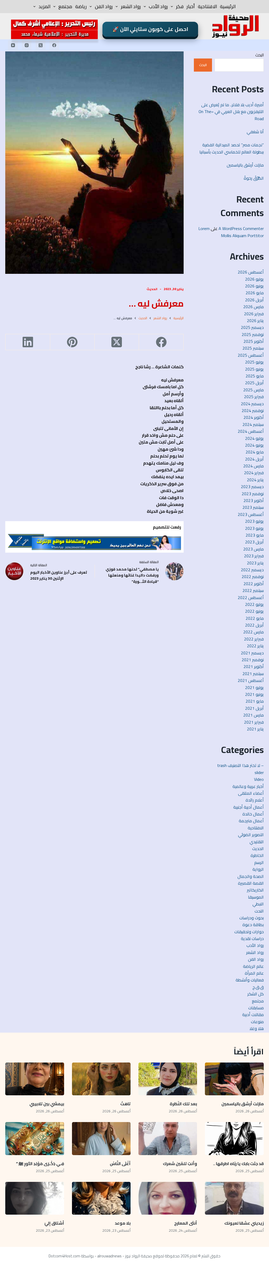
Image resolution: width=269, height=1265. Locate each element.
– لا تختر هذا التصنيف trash (240, 765)
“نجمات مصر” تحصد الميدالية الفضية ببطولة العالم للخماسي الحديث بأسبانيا (231, 148)
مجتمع (65, 6)
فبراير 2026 (254, 314)
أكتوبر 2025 (254, 341)
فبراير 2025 (254, 397)
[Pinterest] (72, 342)
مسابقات (256, 1008)
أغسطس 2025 (251, 355)
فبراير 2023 (254, 556)
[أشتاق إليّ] (34, 1198)
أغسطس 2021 (251, 680)
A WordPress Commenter (241, 228)
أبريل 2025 (254, 383)
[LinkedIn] (27, 342)
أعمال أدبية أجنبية (248, 807)
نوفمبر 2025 (253, 334)
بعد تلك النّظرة (183, 1104)
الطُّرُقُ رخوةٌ (254, 178)
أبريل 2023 (254, 542)
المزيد (44, 6)
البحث (259, 55)
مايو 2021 (255, 701)
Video (259, 779)
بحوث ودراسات (251, 918)
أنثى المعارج (185, 1223)
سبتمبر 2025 (253, 348)
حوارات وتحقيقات (249, 932)
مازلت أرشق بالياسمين (245, 165)
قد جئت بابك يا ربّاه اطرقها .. (238, 1163)
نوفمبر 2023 (253, 494)
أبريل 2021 (254, 708)
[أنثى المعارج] (167, 1198)
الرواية (258, 869)
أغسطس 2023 (251, 514)
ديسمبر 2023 (252, 486)
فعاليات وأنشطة (250, 980)
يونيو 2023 (254, 528)
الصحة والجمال (250, 876)
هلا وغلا (257, 1028)
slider (259, 772)
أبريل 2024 (254, 459)
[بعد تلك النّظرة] (167, 1079)
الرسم (259, 862)
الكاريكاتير (255, 890)
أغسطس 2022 (251, 597)
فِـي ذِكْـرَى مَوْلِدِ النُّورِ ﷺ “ (40, 1163)
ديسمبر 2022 (252, 570)
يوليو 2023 (254, 521)
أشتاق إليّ (54, 1223)
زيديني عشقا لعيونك (244, 1223)
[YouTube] (13, 45)
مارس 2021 (253, 715)
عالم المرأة (254, 973)
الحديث (152, 289)
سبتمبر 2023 (253, 507)
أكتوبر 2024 (254, 417)
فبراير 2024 (254, 473)
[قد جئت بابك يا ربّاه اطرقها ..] (234, 1138)
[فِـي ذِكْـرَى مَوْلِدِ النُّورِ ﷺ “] (34, 1138)
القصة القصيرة (251, 883)
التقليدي (257, 842)
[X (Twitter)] (40, 45)
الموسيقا (256, 897)
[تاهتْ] (101, 1079)
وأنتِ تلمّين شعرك (180, 1163)
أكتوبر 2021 (254, 666)
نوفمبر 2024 (253, 410)
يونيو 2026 (254, 286)
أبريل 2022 (254, 625)
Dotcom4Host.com (64, 1256)
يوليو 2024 (254, 438)
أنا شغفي (255, 132)
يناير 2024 (255, 480)
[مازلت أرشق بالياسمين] (234, 1079)
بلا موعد (123, 1223)
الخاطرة (257, 855)
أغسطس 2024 (251, 431)
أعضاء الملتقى (251, 793)
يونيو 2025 (254, 369)
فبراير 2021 (254, 722)
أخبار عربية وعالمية (248, 786)
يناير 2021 (255, 729)
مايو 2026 (255, 293)
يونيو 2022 (254, 611)
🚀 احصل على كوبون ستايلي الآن (150, 29)
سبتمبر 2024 (253, 424)
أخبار (191, 6)
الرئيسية (228, 6)
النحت (259, 911)
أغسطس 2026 (251, 272)
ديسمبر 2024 (252, 404)
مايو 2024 (255, 452)
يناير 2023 (255, 563)
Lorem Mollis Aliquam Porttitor (231, 232)
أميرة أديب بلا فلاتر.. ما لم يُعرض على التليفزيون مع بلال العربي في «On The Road (231, 111)
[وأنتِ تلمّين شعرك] (167, 1138)
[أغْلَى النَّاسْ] (101, 1138)
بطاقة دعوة (253, 924)
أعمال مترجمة (251, 821)
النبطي (258, 904)
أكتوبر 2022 (254, 584)
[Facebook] (54, 45)
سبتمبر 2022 (253, 590)
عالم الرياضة (253, 966)
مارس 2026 (253, 307)
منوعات (257, 1022)
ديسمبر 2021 (252, 653)
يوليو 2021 (254, 687)
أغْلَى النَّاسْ (120, 1163)
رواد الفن (104, 6)
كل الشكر (255, 994)
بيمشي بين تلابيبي (46, 1104)
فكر (180, 6)
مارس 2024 (253, 466)
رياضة (81, 6)
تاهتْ (125, 1104)
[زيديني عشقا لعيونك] (234, 1198)
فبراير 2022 (254, 639)
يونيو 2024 (254, 445)
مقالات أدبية (253, 1014)
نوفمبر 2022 (253, 576)
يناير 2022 (255, 646)
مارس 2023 (253, 549)
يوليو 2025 (254, 362)
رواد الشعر (131, 6)
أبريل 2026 (254, 300)
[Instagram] (27, 45)
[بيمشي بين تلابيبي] (34, 1079)
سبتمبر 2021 (253, 673)
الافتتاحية (207, 6)
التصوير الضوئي (251, 835)
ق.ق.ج (258, 987)
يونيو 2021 (254, 694)
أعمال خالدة (253, 814)
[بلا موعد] (101, 1198)
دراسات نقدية (252, 938)
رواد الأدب (158, 6)
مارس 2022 (253, 632)
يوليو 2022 (254, 604)
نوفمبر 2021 (253, 660)
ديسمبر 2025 (252, 327)
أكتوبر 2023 (254, 500)
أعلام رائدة (255, 800)
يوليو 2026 (254, 279)
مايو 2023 (255, 535)
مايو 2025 (255, 376)
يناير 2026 (255, 320)
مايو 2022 (255, 618)
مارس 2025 (253, 390)
